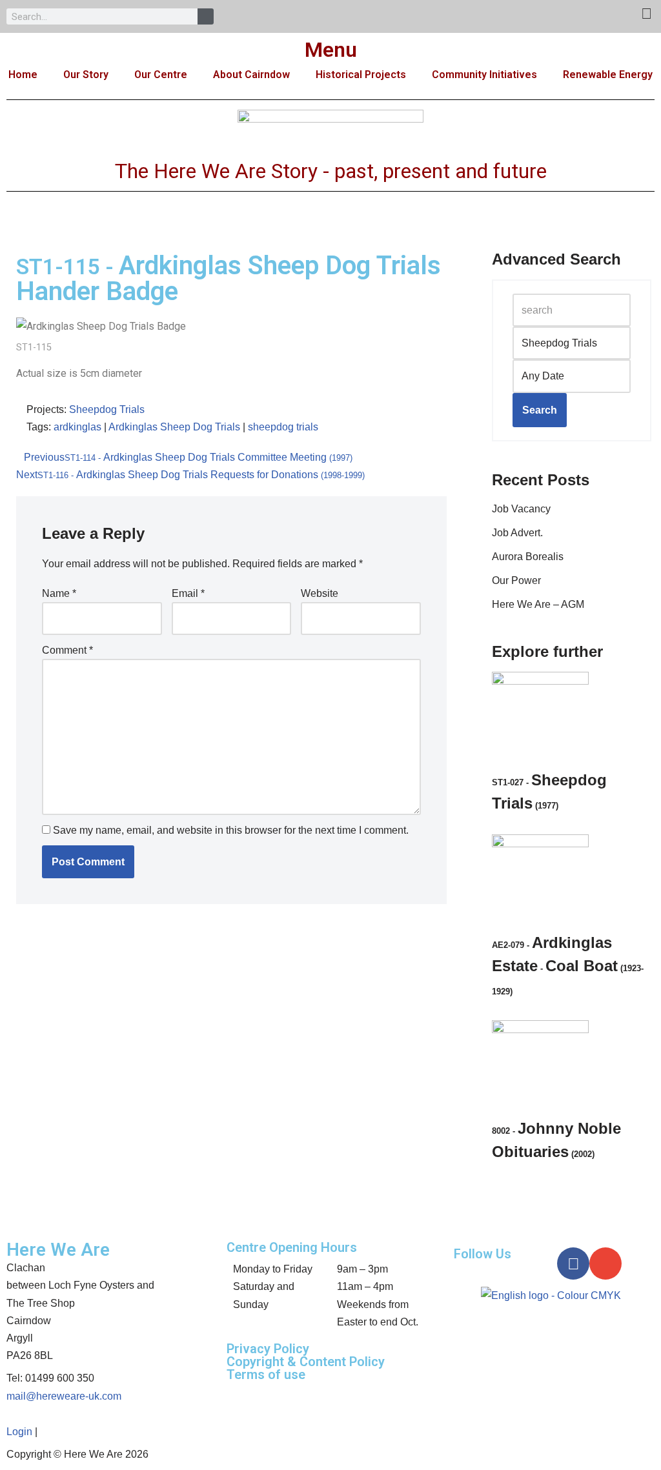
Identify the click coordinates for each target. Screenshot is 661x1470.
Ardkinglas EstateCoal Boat (568, 965)
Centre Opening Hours (292, 1247)
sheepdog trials (283, 426)
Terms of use (266, 1374)
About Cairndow (251, 74)
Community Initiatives (484, 74)
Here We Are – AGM (538, 604)
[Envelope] (605, 1263)
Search (539, 410)
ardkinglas (77, 426)
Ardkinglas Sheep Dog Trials (174, 426)
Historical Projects (361, 74)
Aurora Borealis (528, 556)
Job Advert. (517, 532)
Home (22, 74)
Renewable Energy (608, 74)
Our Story (85, 74)
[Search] (206, 16)
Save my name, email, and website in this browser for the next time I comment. (231, 830)
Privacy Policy (268, 1348)
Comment (67, 650)
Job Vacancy (521, 508)
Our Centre (160, 74)
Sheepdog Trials (107, 409)
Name (59, 593)
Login (19, 1431)
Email (188, 593)
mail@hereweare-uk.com (63, 1396)
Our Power (516, 580)
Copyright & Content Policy (306, 1361)
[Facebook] (573, 1263)
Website (319, 593)
